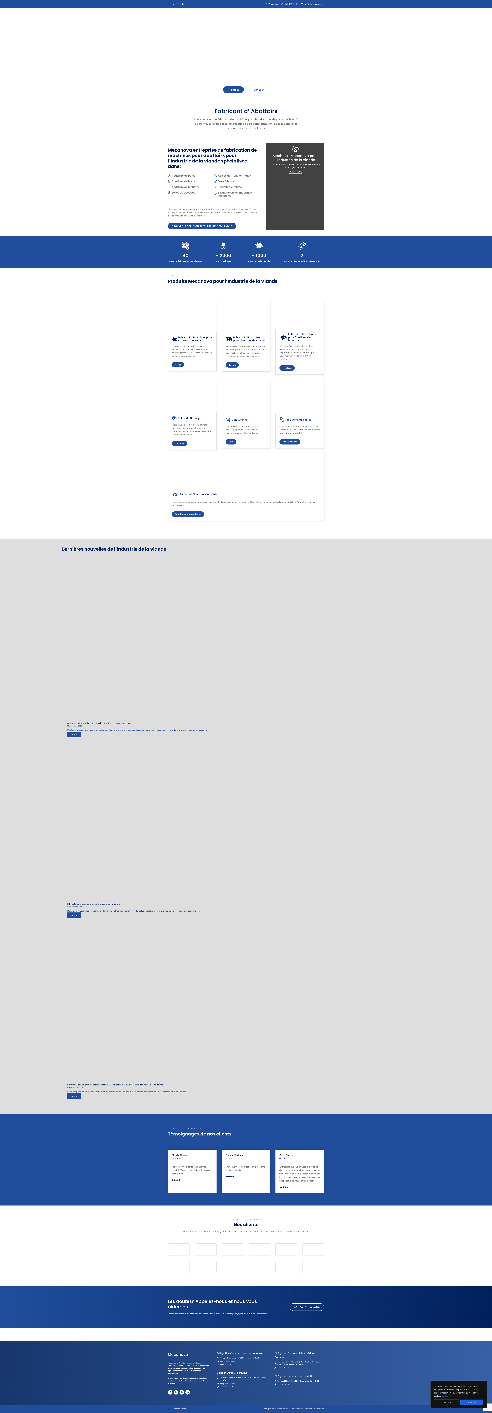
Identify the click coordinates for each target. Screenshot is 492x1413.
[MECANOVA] (10, 16)
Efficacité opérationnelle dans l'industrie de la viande (93, 904)
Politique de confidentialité (275, 1409)
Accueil (370, 16)
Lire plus (74, 734)
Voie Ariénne (240, 420)
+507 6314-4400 (283, 1368)
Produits (384, 16)
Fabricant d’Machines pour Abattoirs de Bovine (249, 339)
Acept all (472, 1402)
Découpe (179, 443)
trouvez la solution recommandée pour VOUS (202, 226)
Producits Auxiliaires (298, 420)
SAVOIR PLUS (295, 172)
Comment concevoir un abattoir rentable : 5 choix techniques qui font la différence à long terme (115, 1085)
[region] (458, 1394)
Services (402, 16)
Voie (231, 442)
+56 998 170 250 (283, 1384)
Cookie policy (448, 1396)
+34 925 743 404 (226, 1364)
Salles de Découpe (190, 418)
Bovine (232, 365)
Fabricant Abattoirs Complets (199, 494)
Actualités (440, 16)
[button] (486, 16)
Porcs (178, 365)
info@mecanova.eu (227, 1361)
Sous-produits (290, 442)
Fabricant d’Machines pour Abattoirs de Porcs (195, 339)
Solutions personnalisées (188, 514)
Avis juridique (296, 1409)
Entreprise (421, 16)
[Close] (484, 1383)
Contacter (456, 16)
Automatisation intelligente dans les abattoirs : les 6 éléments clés (100, 723)
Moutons (287, 368)
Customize (447, 1402)
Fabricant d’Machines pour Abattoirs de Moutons (302, 337)
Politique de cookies (314, 1409)
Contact (258, 89)
